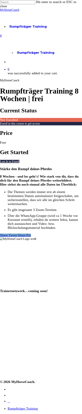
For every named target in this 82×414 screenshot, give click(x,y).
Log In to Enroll (9, 161)
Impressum (8, 356)
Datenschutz (9, 368)
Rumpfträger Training (28, 26)
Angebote (7, 312)
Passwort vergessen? (15, 339)
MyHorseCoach (9, 9)
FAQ (3, 350)
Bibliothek (7, 317)
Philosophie (8, 286)
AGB (3, 362)
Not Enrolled (9, 120)
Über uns (7, 280)
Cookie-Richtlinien (13, 373)
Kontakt (6, 345)
